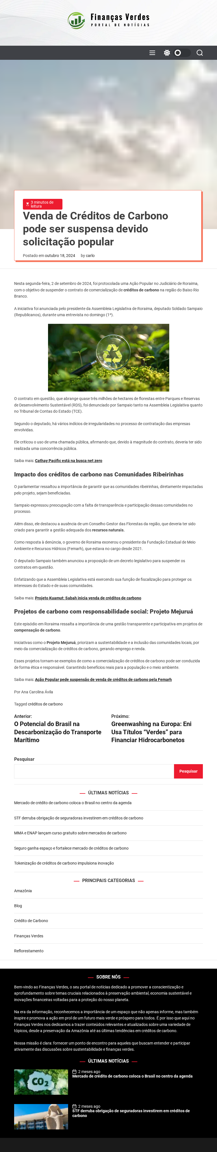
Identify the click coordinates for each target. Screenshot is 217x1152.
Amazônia (23, 891)
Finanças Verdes (28, 936)
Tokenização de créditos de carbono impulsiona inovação (64, 863)
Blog (18, 905)
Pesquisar (24, 759)
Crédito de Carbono (31, 920)
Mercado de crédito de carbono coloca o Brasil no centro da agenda (73, 803)
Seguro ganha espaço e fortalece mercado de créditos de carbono (71, 848)
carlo (90, 255)
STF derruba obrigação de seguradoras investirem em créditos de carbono (78, 818)
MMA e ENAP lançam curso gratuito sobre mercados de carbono (70, 833)
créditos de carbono (45, 704)
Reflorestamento (29, 951)
